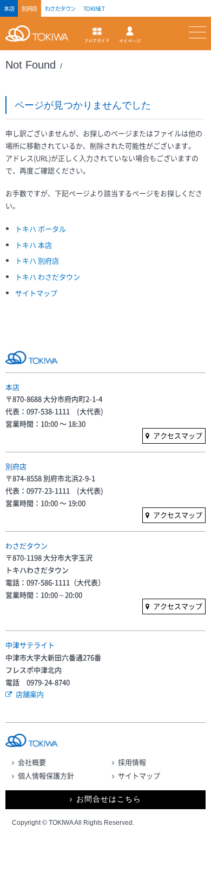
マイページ (129, 34)
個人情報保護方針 (46, 775)
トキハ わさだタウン (47, 277)
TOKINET (94, 8)
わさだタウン (60, 8)
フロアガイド (96, 35)
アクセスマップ (177, 435)
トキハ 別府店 (37, 260)
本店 (9, 8)
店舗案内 (30, 694)
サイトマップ (36, 293)
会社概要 (32, 762)
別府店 (29, 8)
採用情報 (132, 762)
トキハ (39, 39)
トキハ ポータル (40, 228)
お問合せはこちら (108, 799)
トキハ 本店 (33, 245)
